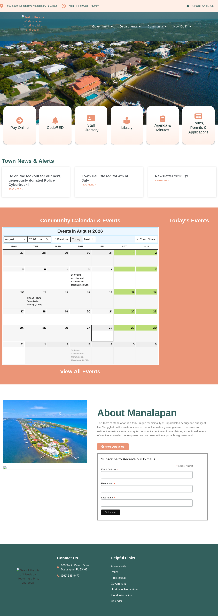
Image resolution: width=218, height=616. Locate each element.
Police (115, 572)
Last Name (108, 497)
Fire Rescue (118, 577)
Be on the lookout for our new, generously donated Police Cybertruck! (35, 180)
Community (155, 26)
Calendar (116, 601)
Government (100, 26)
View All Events (80, 371)
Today (76, 239)
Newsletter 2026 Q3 (171, 176)
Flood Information (121, 595)
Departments (128, 26)
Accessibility (118, 566)
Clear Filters (147, 239)
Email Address (110, 469)
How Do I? (180, 26)
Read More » (16, 189)
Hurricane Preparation (124, 589)
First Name (108, 483)
